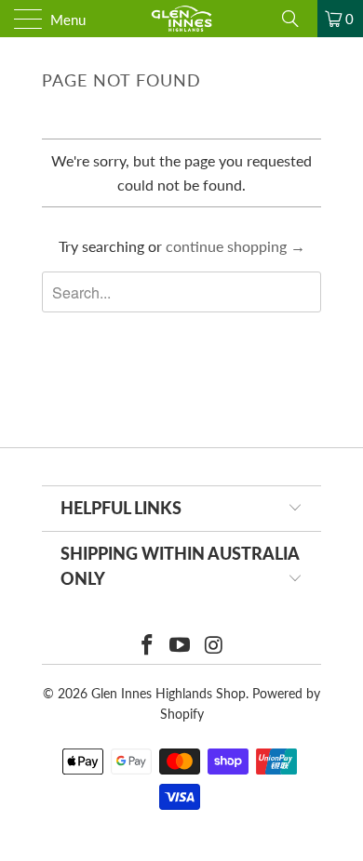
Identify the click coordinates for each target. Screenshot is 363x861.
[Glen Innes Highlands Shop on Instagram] (214, 646)
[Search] (297, 18)
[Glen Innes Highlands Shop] (182, 18)
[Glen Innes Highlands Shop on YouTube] (181, 646)
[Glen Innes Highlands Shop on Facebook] (147, 646)
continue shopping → (235, 246)
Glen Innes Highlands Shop (168, 693)
